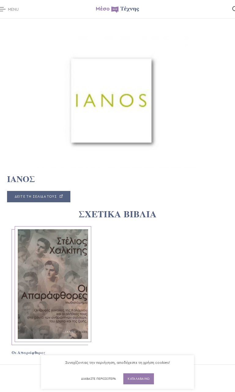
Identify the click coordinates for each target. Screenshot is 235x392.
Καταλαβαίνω (138, 378)
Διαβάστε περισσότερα (98, 378)
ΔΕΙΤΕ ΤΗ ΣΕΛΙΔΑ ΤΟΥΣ (36, 196)
